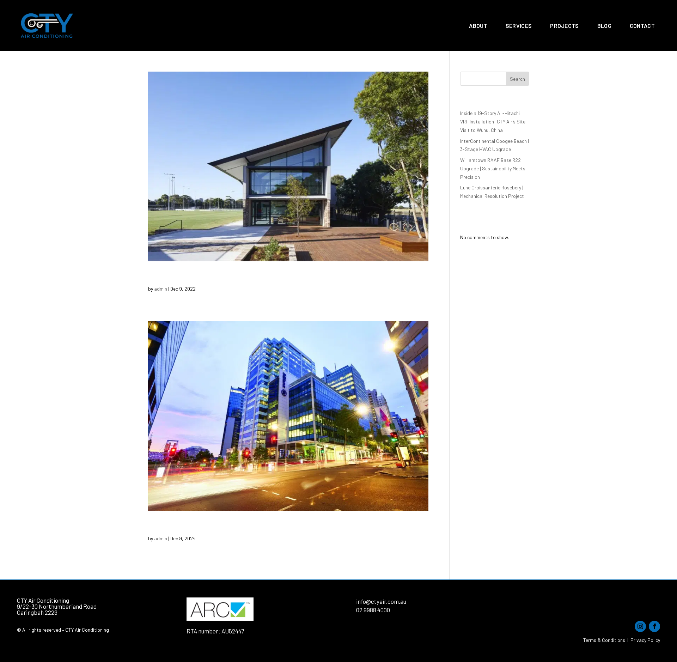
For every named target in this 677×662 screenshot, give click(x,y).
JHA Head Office (181, 526)
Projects (564, 25)
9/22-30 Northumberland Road (57, 606)
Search (517, 79)
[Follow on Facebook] (654, 626)
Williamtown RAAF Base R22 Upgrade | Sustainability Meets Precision (492, 168)
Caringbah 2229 (37, 612)
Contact (642, 25)
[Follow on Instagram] (640, 626)
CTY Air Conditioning (43, 600)
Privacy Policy (645, 640)
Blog (604, 25)
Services (519, 25)
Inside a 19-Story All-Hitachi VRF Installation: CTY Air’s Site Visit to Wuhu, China (492, 121)
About (478, 25)
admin (160, 289)
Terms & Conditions (604, 640)
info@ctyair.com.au (381, 601)
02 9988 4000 (373, 609)
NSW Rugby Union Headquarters (214, 276)
